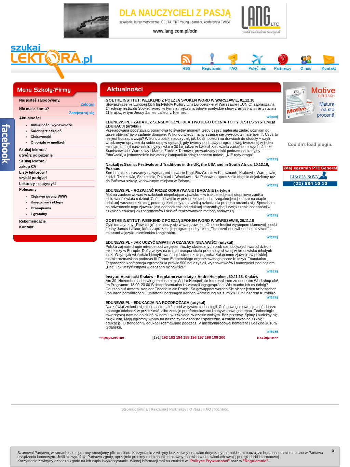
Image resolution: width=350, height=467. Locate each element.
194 (179, 337)
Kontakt (329, 68)
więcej (272, 117)
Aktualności (30, 118)
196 (193, 337)
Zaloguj (87, 104)
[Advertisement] (310, 294)
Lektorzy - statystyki (37, 184)
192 (165, 337)
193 (172, 337)
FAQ (233, 68)
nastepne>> (267, 337)
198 (208, 337)
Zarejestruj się (81, 113)
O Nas (194, 409)
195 (186, 337)
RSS (186, 68)
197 (201, 337)
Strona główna (134, 409)
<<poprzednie (111, 337)
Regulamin (211, 68)
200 (222, 337)
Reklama (158, 409)
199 (215, 337)
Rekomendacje (32, 221)
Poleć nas (257, 68)
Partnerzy (282, 68)
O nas (305, 68)
